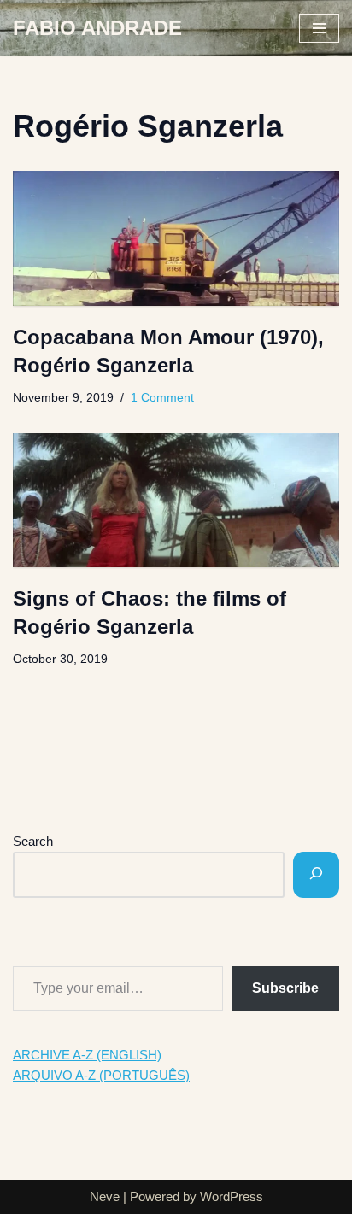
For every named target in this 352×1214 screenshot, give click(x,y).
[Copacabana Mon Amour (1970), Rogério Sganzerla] (176, 238)
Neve (105, 1196)
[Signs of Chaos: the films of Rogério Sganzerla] (176, 500)
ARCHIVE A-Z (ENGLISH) (87, 1054)
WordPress (231, 1196)
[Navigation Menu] (319, 28)
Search (33, 841)
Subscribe (285, 988)
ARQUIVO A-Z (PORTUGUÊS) (101, 1075)
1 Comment (162, 397)
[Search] (316, 875)
